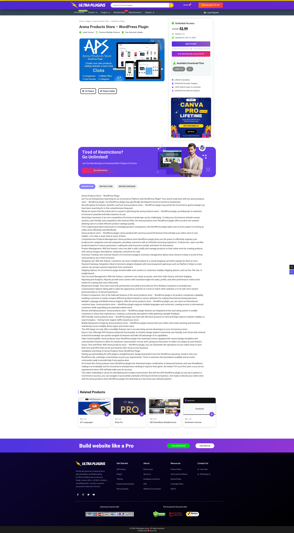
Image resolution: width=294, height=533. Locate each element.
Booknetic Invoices (193, 422)
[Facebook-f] (78, 495)
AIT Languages (86, 422)
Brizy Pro (119, 422)
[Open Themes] (96, 12)
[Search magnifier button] (171, 5)
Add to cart (190, 44)
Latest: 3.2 (179, 68)
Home (81, 21)
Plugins (88, 21)
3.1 (189, 68)
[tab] (87, 186)
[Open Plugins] (109, 12)
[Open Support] (153, 12)
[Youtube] (94, 495)
